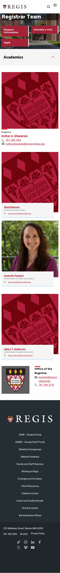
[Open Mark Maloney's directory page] (30, 182)
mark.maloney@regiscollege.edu (19, 213)
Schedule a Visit (42, 30)
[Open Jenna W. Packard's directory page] (30, 249)
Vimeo (26, 547)
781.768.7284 (13, 140)
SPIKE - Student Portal (30, 434)
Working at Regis (30, 471)
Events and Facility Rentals (30, 500)
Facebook (40, 542)
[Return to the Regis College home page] (15, 6)
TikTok (18, 542)
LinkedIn (33, 542)
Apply (7, 43)
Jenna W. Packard (14, 276)
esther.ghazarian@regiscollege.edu (25, 143)
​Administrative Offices (30, 515)
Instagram (26, 542)
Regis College (30, 419)
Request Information (11, 31)
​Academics (13, 57)
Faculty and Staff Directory (30, 464)
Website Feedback (30, 456)
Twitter (18, 547)
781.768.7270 (46, 384)
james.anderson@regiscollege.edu (20, 355)
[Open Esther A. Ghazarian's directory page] (30, 100)
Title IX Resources (30, 486)
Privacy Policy (38, 533)
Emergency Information (30, 478)
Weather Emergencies (30, 449)
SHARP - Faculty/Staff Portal (30, 442)
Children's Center (30, 493)
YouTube (33, 547)
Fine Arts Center (30, 508)
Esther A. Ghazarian (15, 136)
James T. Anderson (14, 349)
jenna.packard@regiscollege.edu (19, 282)
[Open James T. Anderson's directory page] (30, 324)
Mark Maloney (12, 207)
